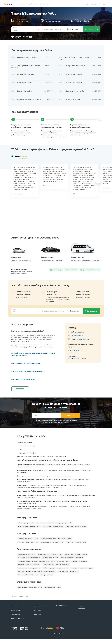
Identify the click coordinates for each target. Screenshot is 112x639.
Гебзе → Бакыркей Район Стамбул (53, 526)
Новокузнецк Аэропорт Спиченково (28, 564)
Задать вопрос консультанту (81, 339)
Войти (104, 4)
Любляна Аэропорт (49, 568)
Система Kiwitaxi (15, 606)
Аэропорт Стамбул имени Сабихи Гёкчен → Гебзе (56, 538)
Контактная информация (17, 618)
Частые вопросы (15, 614)
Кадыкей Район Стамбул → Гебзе (76, 542)
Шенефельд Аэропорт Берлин (60, 561)
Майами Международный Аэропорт (72, 558)
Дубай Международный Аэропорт (68, 571)
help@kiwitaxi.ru (77, 335)
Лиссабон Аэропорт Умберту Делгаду (76, 554)
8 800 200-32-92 (73, 351)
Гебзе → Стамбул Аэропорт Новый (60, 523)
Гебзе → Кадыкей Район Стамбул (76, 526)
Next (98, 181)
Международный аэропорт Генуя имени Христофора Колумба (36, 571)
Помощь (93, 4)
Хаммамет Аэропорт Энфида (26, 554)
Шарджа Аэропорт (62, 568)
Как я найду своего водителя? (23, 379)
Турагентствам (37, 610)
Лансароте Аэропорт (47, 575)
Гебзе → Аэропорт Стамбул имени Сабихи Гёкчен (33, 523)
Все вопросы (20, 389)
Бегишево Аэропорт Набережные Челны (50, 554)
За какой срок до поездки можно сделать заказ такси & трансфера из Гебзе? (33, 354)
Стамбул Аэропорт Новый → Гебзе (28, 538)
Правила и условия (59, 633)
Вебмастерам (37, 614)
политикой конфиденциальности (60, 422)
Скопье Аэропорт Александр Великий (29, 568)
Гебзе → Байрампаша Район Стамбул (29, 526)
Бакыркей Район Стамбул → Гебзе (28, 542)
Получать (70, 415)
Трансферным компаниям (40, 606)
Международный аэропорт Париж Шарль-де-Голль (33, 561)
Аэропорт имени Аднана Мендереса (82, 568)
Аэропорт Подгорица (62, 564)
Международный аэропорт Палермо (29, 558)
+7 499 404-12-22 (73, 356)
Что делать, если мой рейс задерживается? (28, 371)
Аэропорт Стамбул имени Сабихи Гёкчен (30, 587)
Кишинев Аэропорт (48, 564)
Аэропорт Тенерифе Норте (50, 558)
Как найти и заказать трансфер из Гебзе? (27, 331)
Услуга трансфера (16, 610)
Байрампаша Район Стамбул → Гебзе (52, 542)
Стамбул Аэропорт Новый (53, 587)
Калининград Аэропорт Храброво (28, 575)
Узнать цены (92, 29)
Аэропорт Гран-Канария (79, 561)
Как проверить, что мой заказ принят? (26, 363)
